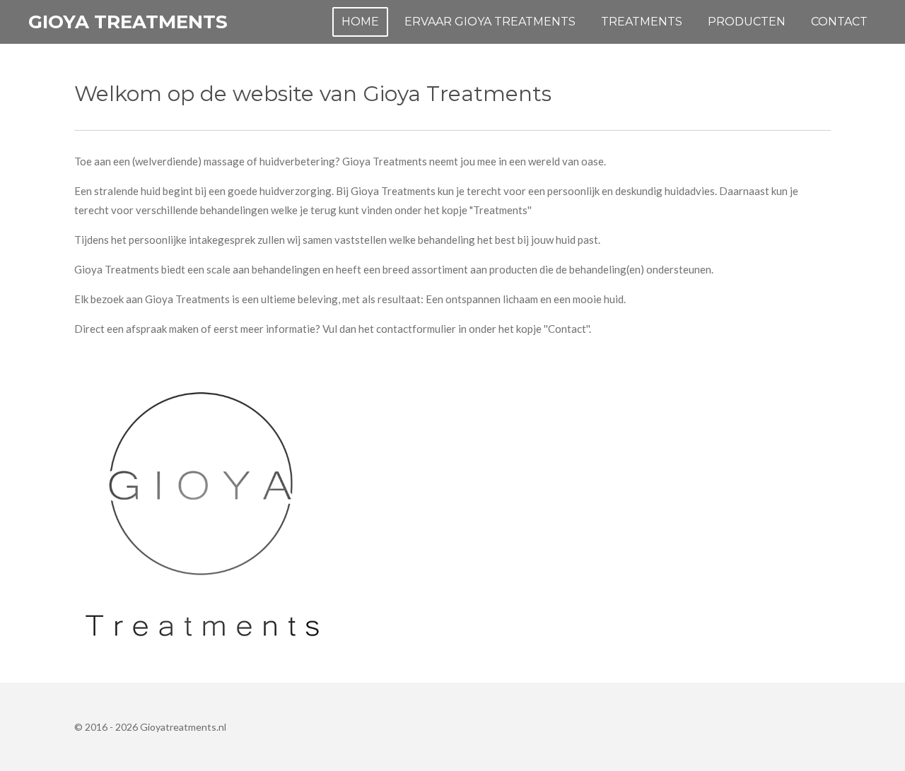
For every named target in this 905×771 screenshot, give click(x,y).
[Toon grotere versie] (202, 513)
